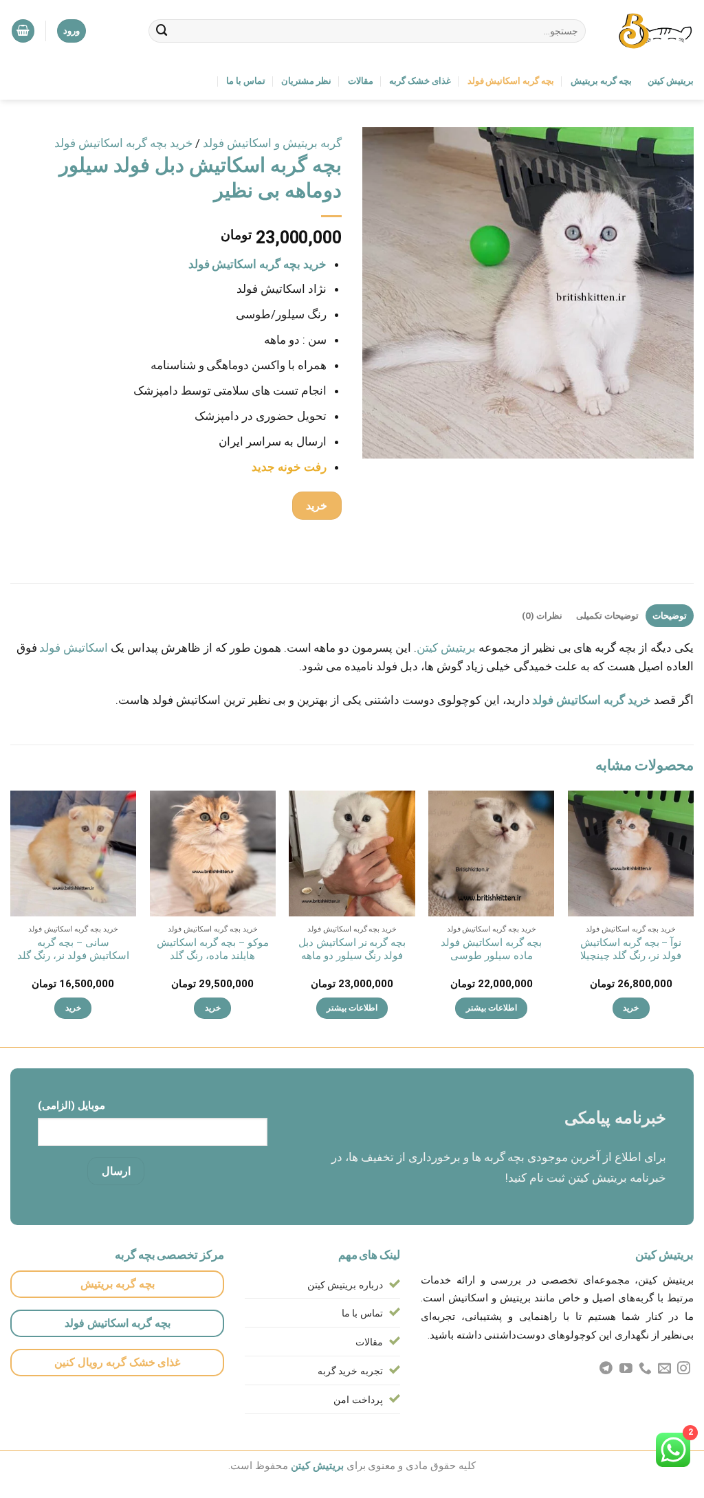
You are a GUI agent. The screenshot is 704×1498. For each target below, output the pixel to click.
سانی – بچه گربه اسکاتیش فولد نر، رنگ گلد (73, 949)
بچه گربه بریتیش (601, 81)
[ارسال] (162, 31)
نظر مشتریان (306, 81)
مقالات (360, 81)
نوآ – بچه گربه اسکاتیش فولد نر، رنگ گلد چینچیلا (631, 949)
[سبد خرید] (23, 31)
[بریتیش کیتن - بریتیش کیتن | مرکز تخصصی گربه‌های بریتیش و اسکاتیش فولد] (650, 31)
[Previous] (693, 917)
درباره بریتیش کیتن (345, 1284)
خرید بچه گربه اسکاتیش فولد (123, 143)
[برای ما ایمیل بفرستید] (664, 1369)
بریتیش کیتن (671, 81)
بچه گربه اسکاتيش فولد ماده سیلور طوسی (491, 949)
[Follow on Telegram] (606, 1369)
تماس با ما (245, 81)
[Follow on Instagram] (683, 1369)
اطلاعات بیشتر (491, 1008)
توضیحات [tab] (669, 615)
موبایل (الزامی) (71, 1105)
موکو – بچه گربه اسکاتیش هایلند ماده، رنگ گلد (213, 949)
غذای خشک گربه (420, 81)
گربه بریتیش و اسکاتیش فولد (272, 143)
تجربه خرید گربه (351, 1370)
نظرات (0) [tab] (542, 615)
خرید (316, 505)
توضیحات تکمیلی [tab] (607, 615)
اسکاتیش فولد (73, 647)
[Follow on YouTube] (625, 1369)
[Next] (11, 917)
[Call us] (645, 1369)
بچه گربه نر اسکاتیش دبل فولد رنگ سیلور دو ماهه (352, 949)
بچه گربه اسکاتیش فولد (511, 81)
